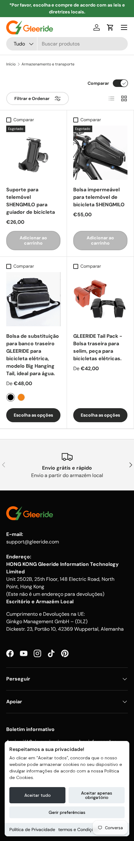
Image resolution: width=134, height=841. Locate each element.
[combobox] (67, 43)
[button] (110, 27)
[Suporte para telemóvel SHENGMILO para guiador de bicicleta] (33, 153)
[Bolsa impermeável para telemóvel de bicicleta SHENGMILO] (100, 153)
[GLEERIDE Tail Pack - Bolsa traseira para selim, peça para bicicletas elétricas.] (100, 299)
